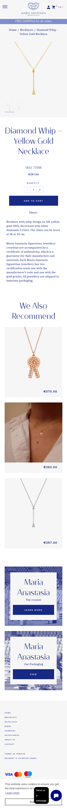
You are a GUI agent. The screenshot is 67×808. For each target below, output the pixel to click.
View (33, 674)
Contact (9, 744)
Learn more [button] (12, 792)
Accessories (12, 735)
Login (48, 7)
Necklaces (26, 30)
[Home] (33, 8)
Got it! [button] (33, 801)
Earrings (10, 731)
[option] (34, 71)
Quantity (33, 183)
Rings (8, 726)
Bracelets (11, 717)
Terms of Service (15, 754)
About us (10, 740)
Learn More (33, 610)
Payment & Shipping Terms (21, 758)
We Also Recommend (33, 311)
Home (13, 30)
